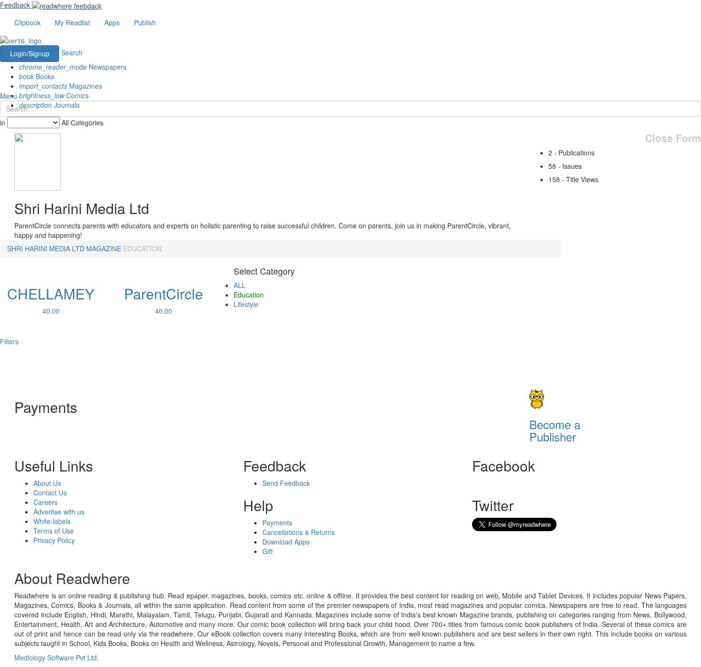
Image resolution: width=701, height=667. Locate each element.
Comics (54, 95)
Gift (267, 551)
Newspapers (72, 67)
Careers (45, 502)
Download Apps (285, 541)
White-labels (52, 521)
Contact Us (50, 492)
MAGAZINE (103, 248)
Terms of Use (53, 530)
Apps (112, 22)
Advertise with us (58, 511)
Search (71, 52)
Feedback (15, 5)
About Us (47, 483)
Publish (145, 22)
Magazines (60, 86)
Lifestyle (246, 304)
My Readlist (72, 22)
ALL (240, 285)
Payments (277, 522)
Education (249, 294)
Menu (8, 96)
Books (36, 76)
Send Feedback (286, 483)
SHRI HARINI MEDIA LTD (45, 248)
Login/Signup (30, 53)
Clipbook (27, 22)
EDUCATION (142, 248)
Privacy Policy (54, 540)
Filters (9, 341)
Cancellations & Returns (298, 532)
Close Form (673, 138)
